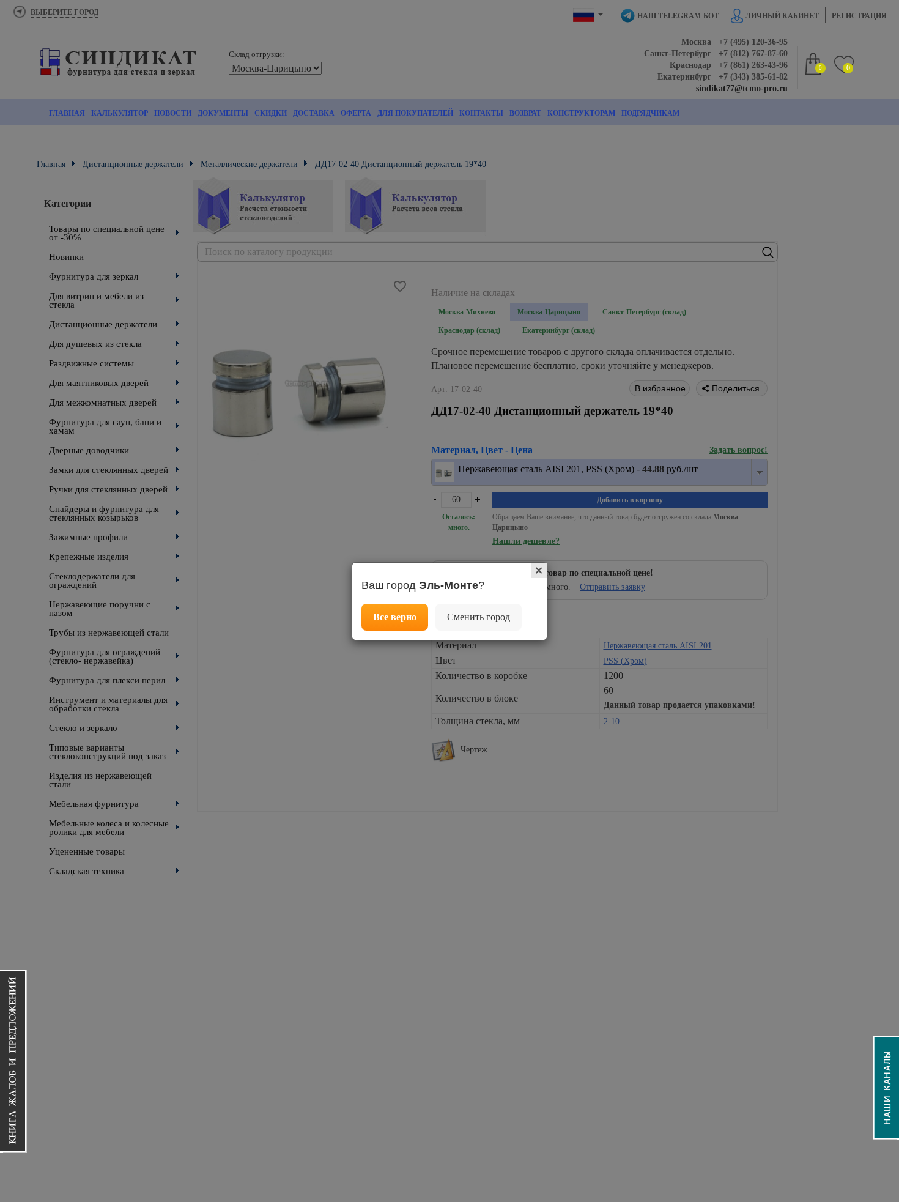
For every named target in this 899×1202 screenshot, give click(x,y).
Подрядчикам (650, 113)
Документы (223, 113)
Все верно (394, 617)
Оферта (356, 113)
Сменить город (478, 617)
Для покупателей (415, 113)
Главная (67, 113)
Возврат (525, 113)
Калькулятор (119, 113)
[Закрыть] (539, 570)
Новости (172, 113)
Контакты (481, 113)
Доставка (314, 113)
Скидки (270, 113)
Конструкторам (581, 113)
